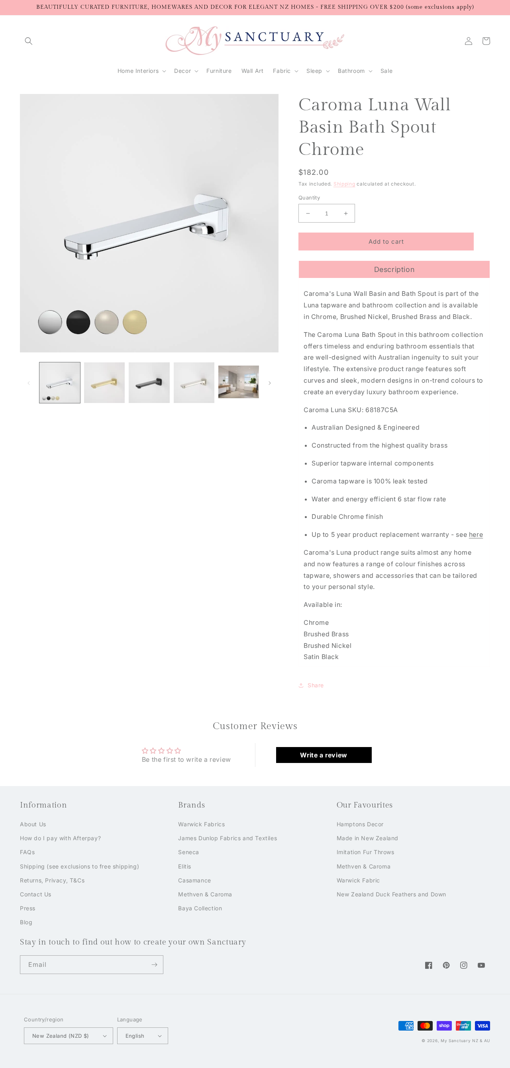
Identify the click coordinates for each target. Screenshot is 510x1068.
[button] (28, 41)
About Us (33, 824)
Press (27, 908)
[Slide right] (270, 382)
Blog (26, 922)
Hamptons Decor (360, 824)
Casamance (194, 880)
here (476, 534)
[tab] (394, 269)
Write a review (323, 755)
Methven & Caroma (205, 894)
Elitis (184, 866)
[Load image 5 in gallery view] (238, 382)
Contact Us (35, 894)
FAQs (27, 852)
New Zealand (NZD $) (60, 1036)
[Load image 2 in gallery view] (104, 382)
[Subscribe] (154, 964)
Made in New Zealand (367, 838)
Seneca (188, 852)
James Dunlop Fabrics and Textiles (227, 838)
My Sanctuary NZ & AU (465, 1040)
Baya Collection (200, 908)
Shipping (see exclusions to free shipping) (79, 866)
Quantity (309, 197)
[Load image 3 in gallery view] (149, 382)
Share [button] (316, 685)
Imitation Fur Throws (365, 852)
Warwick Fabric (358, 880)
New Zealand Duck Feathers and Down (391, 894)
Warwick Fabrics (201, 824)
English (135, 1036)
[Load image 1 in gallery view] (59, 382)
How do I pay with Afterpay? (60, 838)
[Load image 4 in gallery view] (194, 382)
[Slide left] (28, 382)
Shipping (344, 184)
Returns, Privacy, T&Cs (52, 880)
